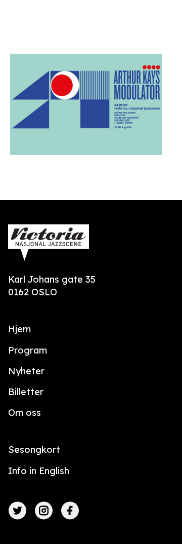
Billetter (25, 392)
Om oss (24, 412)
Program (27, 350)
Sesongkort (34, 449)
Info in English (38, 471)
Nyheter (26, 371)
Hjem (19, 329)
